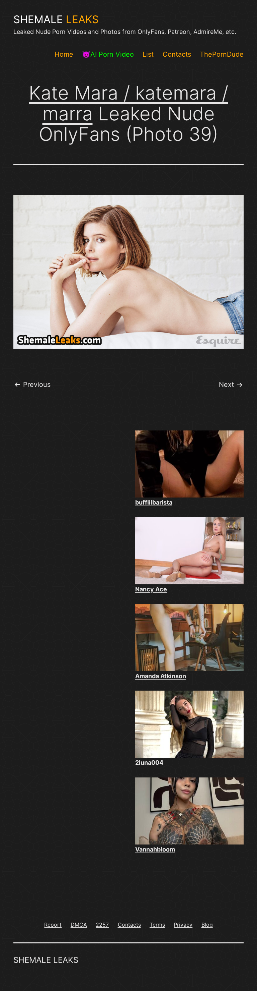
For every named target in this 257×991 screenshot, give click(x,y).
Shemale (56, 19)
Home (64, 54)
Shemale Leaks (45, 960)
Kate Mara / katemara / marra (128, 103)
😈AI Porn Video (108, 54)
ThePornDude (222, 54)
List (148, 54)
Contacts (177, 54)
